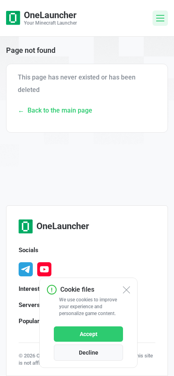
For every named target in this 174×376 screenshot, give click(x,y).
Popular (29, 321)
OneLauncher (62, 226)
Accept (89, 334)
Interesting (33, 288)
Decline (88, 352)
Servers (29, 305)
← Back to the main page (55, 110)
